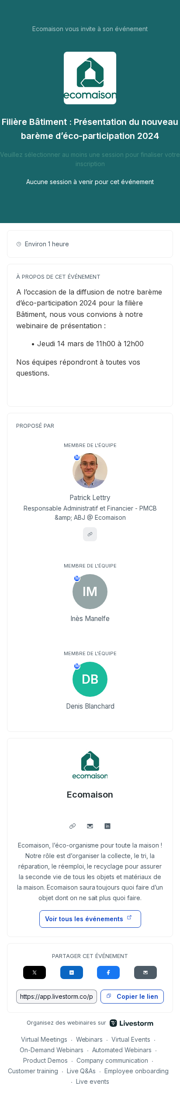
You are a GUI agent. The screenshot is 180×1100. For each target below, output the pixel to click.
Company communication (112, 1060)
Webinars (89, 1039)
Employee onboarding (136, 1071)
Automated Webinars (122, 1050)
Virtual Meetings (44, 1039)
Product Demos (45, 1060)
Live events (92, 1081)
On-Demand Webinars (51, 1050)
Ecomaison (90, 794)
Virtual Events (130, 1039)
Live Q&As (81, 1071)
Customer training (33, 1071)
